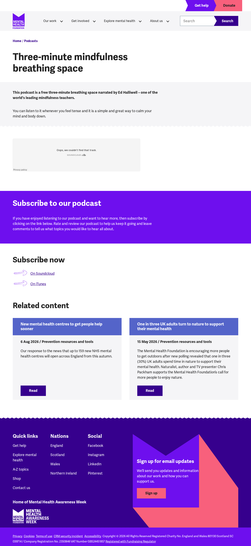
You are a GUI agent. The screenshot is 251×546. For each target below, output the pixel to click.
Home (17, 41)
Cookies (29, 536)
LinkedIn (94, 464)
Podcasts (31, 41)
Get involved (80, 21)
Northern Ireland (63, 473)
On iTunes (38, 284)
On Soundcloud (42, 273)
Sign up (151, 493)
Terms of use (44, 536)
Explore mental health (119, 21)
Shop (17, 478)
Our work (49, 21)
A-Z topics (21, 469)
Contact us (21, 488)
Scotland (57, 455)
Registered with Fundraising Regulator (130, 541)
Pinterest (95, 473)
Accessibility (92, 536)
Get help (19, 445)
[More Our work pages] (61, 21)
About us (156, 21)
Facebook (95, 445)
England (56, 445)
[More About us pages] (168, 21)
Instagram (96, 455)
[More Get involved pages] (94, 21)
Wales (55, 464)
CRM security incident (68, 536)
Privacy (17, 536)
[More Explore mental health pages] (140, 21)
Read (37, 390)
